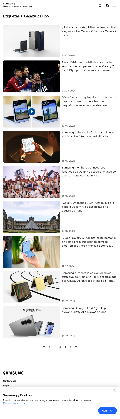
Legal (6, 385)
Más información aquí (14, 403)
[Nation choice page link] (107, 6)
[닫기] (114, 390)
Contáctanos (9, 381)
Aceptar (107, 410)
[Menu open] (114, 6)
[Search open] (100, 6)
